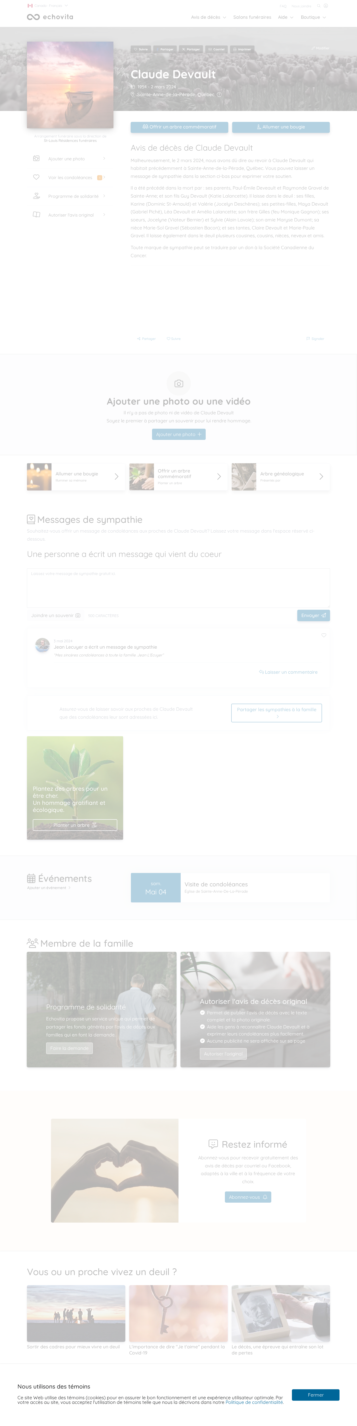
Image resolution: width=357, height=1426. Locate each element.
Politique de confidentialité (254, 1402)
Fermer (316, 1395)
